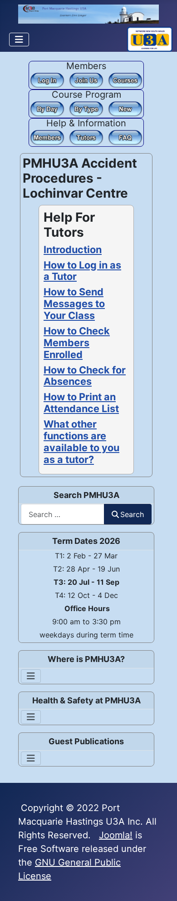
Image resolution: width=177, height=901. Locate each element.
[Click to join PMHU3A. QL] (86, 79)
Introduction (73, 249)
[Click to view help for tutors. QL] (86, 136)
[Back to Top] (159, 882)
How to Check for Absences (85, 376)
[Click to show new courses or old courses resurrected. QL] (125, 108)
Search (132, 514)
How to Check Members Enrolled (77, 342)
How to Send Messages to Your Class (74, 303)
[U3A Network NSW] (149, 38)
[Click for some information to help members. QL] (47, 136)
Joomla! (116, 835)
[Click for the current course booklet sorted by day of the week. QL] (47, 108)
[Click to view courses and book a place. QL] (125, 79)
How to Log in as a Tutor (82, 271)
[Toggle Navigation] (19, 39)
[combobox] (62, 514)
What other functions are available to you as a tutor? (81, 441)
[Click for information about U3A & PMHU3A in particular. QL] (125, 136)
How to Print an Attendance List (81, 402)
